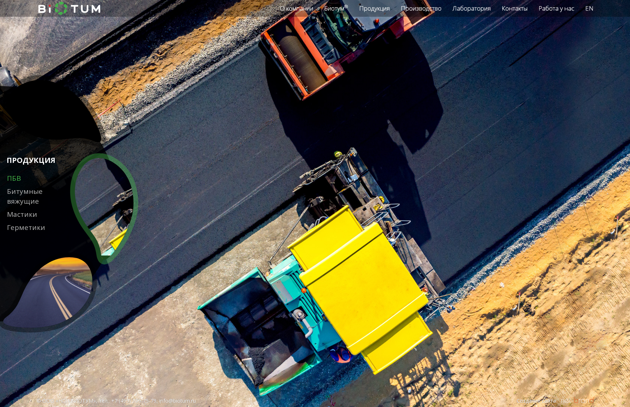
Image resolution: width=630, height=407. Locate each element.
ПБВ (14, 178)
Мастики (22, 214)
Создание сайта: (537, 400)
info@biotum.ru (177, 400)
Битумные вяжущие (25, 196)
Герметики (26, 227)
